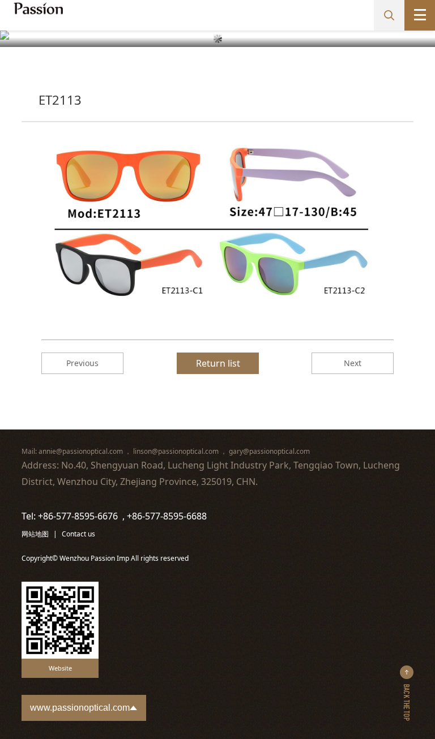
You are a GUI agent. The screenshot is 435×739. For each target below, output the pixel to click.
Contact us (78, 534)
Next (352, 363)
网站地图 (35, 534)
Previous (82, 363)
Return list (218, 363)
